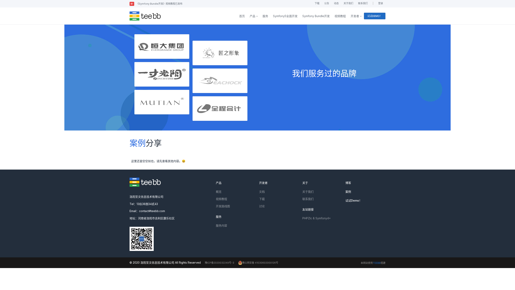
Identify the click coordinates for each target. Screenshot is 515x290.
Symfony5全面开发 (285, 16)
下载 (317, 3)
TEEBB (377, 262)
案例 (348, 191)
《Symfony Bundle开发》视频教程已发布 (156, 3)
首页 (242, 16)
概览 (218, 191)
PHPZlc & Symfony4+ (316, 218)
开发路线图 (223, 206)
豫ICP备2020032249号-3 (219, 262)
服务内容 (221, 225)
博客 (348, 182)
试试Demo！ (353, 200)
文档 (262, 191)
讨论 (262, 206)
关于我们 (348, 3)
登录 (380, 3)
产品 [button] (252, 16)
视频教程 (340, 16)
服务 (265, 16)
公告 (326, 3)
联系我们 (363, 3)
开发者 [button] (355, 16)
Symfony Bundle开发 (316, 16)
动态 (336, 3)
